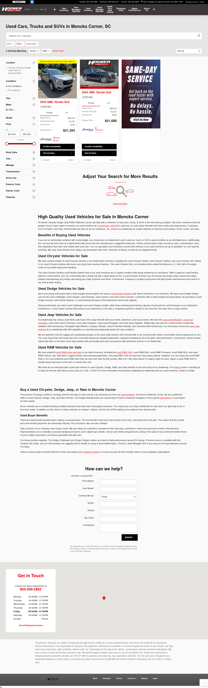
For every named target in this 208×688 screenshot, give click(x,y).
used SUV (115, 225)
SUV (10, 43)
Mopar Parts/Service (135, 9)
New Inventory (64, 9)
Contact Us (131, 678)
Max (22, 130)
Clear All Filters (120, 203)
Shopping (120, 9)
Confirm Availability (52, 146)
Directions (106, 678)
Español (18, 2)
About (147, 9)
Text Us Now (48, 153)
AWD (19, 43)
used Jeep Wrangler (172, 319)
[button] (57, 107)
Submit (128, 537)
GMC (44, 51)
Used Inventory (88, 9)
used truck (104, 225)
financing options (92, 452)
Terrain (33, 51)
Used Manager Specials (100, 9)
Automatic (31, 43)
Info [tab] (66, 113)
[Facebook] (32, 2)
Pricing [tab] (49, 113)
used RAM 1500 (124, 352)
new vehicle (165, 398)
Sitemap (144, 678)
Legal (155, 678)
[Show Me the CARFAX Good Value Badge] (57, 139)
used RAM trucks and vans (69, 352)
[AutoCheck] (46, 139)
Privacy (118, 678)
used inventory (128, 394)
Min (7, 130)
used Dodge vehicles (121, 293)
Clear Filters (58, 51)
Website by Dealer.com (53, 679)
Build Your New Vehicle (110, 9)
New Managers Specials (76, 9)
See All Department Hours (31, 625)
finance (177, 367)
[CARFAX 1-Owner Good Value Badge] (99, 130)
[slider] (7, 143)
